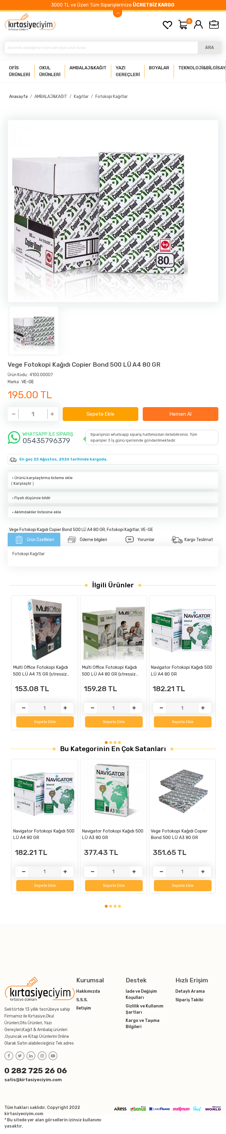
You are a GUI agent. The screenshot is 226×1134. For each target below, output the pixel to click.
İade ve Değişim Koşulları (141, 994)
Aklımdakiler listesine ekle (36, 512)
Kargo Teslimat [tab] (199, 539)
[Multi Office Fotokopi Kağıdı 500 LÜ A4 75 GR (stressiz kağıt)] (44, 629)
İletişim (83, 1008)
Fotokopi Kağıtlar (111, 96)
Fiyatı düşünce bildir (31, 498)
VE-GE (27, 381)
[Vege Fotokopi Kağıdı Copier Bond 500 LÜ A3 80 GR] (182, 793)
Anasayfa (18, 96)
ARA (209, 47)
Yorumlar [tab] (145, 539)
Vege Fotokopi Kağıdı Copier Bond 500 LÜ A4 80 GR (57, 529)
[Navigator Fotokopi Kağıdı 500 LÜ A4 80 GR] (182, 629)
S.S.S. (82, 999)
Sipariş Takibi (189, 999)
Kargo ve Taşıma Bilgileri (142, 1023)
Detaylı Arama (190, 991)
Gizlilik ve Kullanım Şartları (144, 1009)
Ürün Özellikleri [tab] (40, 539)
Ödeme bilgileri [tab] (93, 539)
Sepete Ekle (100, 414)
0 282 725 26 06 (35, 1070)
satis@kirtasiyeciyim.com (33, 1079)
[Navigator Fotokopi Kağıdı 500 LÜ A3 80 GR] (113, 793)
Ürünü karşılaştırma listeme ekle (42, 478)
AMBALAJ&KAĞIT (50, 96)
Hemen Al (181, 414)
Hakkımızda (88, 991)
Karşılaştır (22, 483)
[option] (113, 211)
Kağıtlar (81, 96)
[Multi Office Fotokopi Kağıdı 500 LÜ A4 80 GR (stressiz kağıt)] (113, 629)
